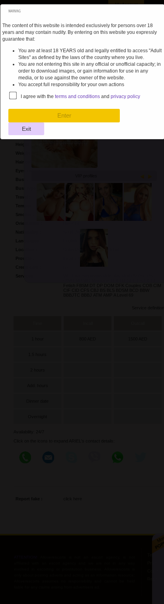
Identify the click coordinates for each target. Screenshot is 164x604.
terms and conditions (77, 96)
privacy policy (125, 96)
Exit (26, 129)
